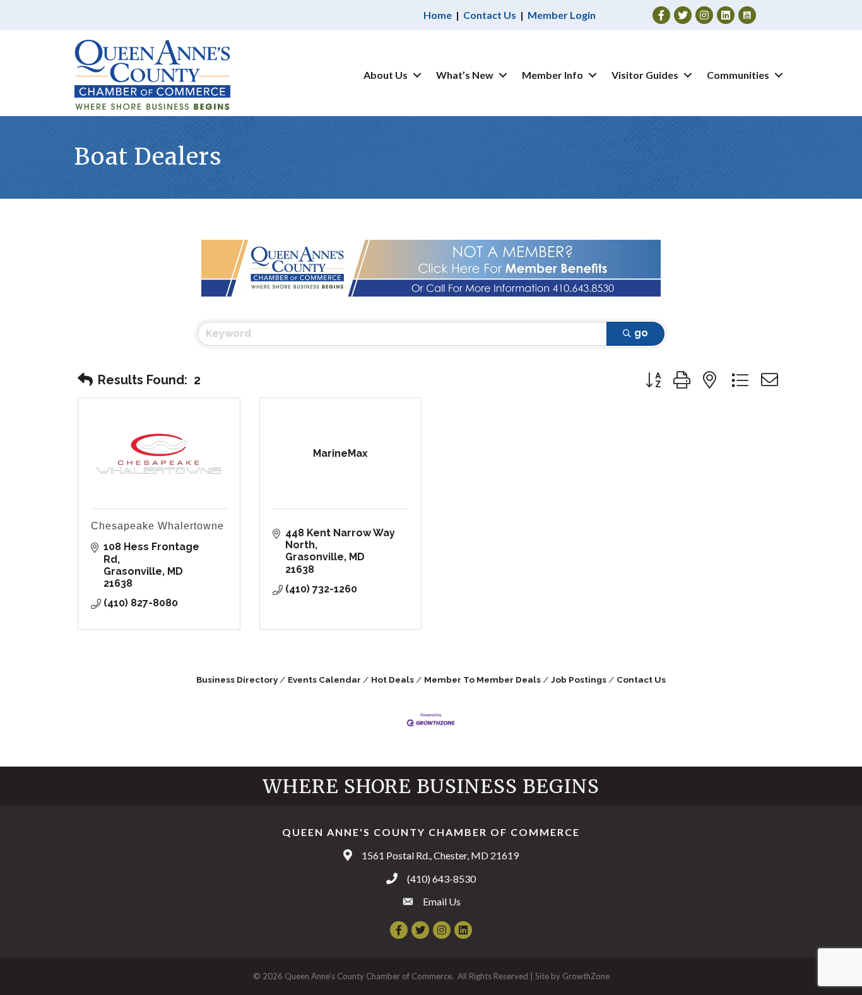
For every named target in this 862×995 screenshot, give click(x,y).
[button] (85, 379)
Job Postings (578, 679)
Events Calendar (324, 679)
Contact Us (489, 15)
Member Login (562, 15)
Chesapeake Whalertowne (157, 526)
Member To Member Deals (482, 679)
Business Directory (237, 679)
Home (437, 15)
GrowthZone (586, 976)
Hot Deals (392, 679)
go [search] (641, 333)
